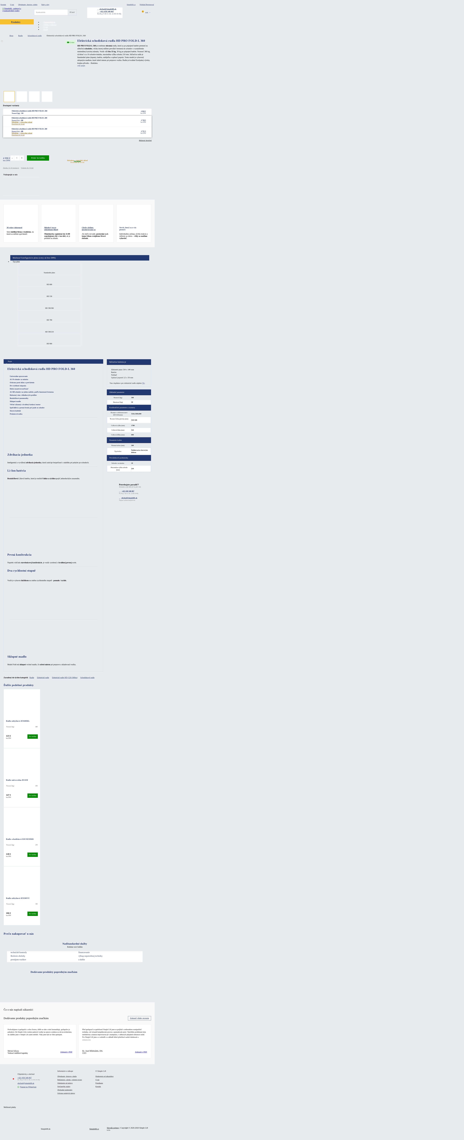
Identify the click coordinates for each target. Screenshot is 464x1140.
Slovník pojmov (113, 1128)
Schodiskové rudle (35, 36)
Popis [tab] (10, 361)
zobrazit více (86, 1040)
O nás (12, 5)
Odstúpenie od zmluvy (65, 1083)
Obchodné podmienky (64, 1090)
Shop (11, 36)
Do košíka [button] (32, 736)
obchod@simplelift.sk (107, 9)
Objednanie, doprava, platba (27, 5)
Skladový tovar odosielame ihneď (51, 229)
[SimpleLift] (13, 11)
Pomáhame (99, 1083)
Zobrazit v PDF (66, 1052)
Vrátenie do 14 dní (27, 168)
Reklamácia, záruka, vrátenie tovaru (69, 1080)
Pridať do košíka (38, 158)
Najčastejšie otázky (63, 1086)
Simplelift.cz (131, 5)
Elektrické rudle (43, 678)
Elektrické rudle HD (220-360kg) (64, 678)
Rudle (20, 36)
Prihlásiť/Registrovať (147, 5)
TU (143, 383)
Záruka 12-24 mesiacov (11, 168)
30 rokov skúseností (14, 228)
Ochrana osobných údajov (66, 1093)
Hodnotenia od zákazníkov (104, 1076)
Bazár (45, 30)
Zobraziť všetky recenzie (139, 1018)
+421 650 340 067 (107, 11)
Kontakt (3, 5)
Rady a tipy (45, 5)
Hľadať (72, 12)
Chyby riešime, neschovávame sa (89, 229)
